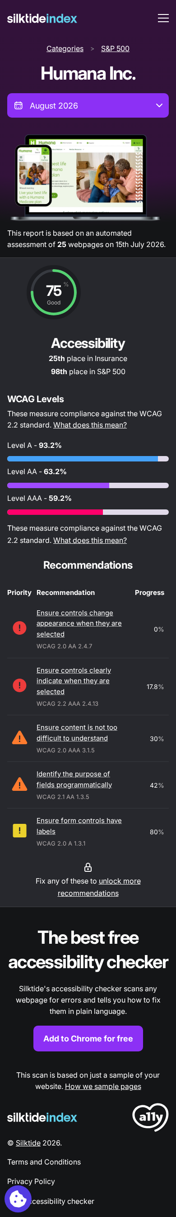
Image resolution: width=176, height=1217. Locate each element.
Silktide (28, 1142)
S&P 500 (115, 48)
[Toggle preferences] (18, 1198)
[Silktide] (42, 18)
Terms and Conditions (44, 1161)
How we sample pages (103, 1086)
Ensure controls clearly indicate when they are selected (74, 681)
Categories (64, 48)
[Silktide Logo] (42, 1117)
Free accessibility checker (50, 1201)
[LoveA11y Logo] (150, 1119)
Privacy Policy (31, 1181)
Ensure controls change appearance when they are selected (79, 623)
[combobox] (88, 105)
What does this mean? (90, 424)
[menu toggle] (163, 18)
